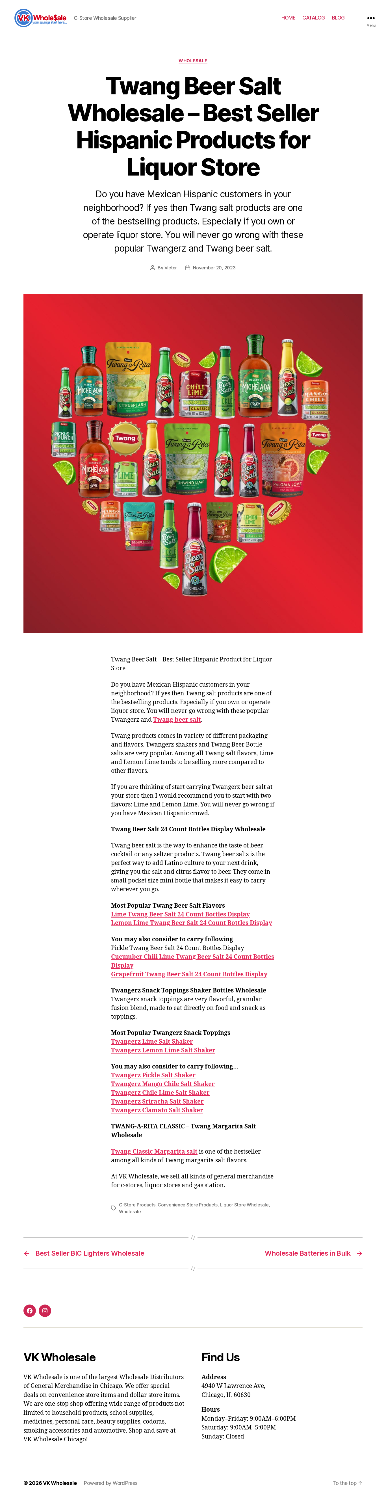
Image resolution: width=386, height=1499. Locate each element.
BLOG (338, 18)
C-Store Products (137, 1205)
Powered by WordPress (111, 1483)
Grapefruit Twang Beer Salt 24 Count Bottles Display (189, 974)
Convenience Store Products (188, 1205)
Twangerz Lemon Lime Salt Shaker (163, 1050)
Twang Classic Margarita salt (154, 1152)
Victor (170, 268)
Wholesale (193, 60)
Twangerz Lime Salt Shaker (152, 1042)
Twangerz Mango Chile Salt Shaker (163, 1084)
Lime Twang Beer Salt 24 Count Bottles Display (180, 914)
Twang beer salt (177, 720)
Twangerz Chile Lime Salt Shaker (160, 1093)
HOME (288, 18)
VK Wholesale (60, 1483)
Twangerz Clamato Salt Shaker (157, 1110)
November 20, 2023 (214, 268)
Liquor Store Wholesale (244, 1205)
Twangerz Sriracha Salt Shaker (157, 1102)
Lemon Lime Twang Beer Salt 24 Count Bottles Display (191, 923)
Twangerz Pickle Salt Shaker (153, 1075)
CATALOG (313, 18)
